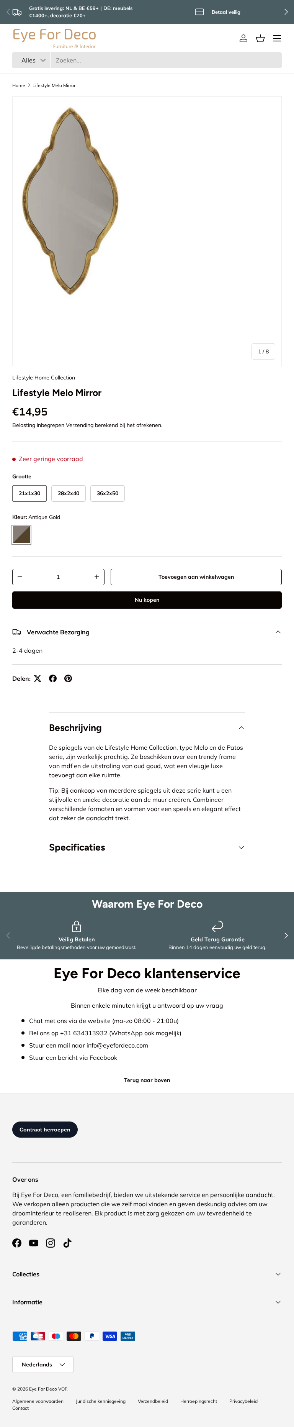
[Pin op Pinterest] (68, 678)
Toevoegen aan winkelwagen (196, 576)
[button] (260, 38)
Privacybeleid (243, 1401)
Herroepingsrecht (198, 1401)
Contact (20, 1408)
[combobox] (147, 60)
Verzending (79, 425)
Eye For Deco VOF (48, 1389)
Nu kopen (147, 599)
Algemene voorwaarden (38, 1401)
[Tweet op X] (37, 678)
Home (18, 85)
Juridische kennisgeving (101, 1401)
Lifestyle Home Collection (43, 377)
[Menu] (277, 38)
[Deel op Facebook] (52, 678)
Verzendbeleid (153, 1401)
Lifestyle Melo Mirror (54, 85)
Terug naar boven (147, 1080)
